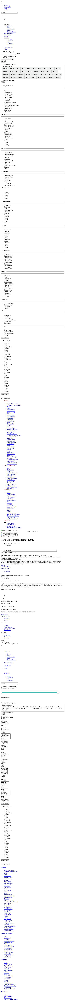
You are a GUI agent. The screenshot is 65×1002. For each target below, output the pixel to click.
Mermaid (7, 306)
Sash (6, 221)
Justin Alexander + (11, 474)
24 (30, 71)
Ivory (6, 380)
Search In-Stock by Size (9, 64)
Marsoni (9, 510)
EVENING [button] (4, 960)
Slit (6, 168)
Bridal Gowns (10, 523)
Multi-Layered (9, 160)
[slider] (58, 692)
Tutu (6, 144)
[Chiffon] (3, 764)
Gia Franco (10, 498)
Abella (8, 406)
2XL (58, 77)
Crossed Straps (9, 177)
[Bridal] (7, 720)
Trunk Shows (7, 665)
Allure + (9, 468)
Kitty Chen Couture (12, 434)
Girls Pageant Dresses (10, 102)
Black (6, 386)
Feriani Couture (11, 497)
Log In (5, 9)
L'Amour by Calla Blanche (14, 435)
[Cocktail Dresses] (7, 724)
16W (14, 74)
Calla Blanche (10, 418)
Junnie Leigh (10, 508)
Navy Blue (8, 359)
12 (52, 68)
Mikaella (9, 445)
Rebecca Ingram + (11, 484)
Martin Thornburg (11, 442)
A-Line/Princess (9, 303)
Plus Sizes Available (10, 165)
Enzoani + (9, 471)
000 (6, 68)
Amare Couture (11, 412)
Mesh (6, 238)
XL (52, 77)
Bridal (6, 91)
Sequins (7, 223)
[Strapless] (5, 802)
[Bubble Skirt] (5, 734)
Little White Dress (10, 126)
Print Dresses (8, 133)
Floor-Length (8, 261)
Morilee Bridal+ (11, 481)
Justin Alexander (11, 431)
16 (6, 71)
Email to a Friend (5, 568)
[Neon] (3, 751)
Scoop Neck (8, 290)
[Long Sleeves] (5, 793)
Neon (6, 195)
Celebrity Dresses (9, 154)
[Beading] (4, 756)
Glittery (7, 192)
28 (43, 71)
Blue (6, 358)
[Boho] (5, 728)
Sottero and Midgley (12, 457)
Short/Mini (8, 264)
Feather (7, 213)
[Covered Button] (5, 741)
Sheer (6, 182)
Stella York (9, 458)
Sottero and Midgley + (12, 487)
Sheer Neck (8, 291)
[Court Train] (4, 773)
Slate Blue (8, 356)
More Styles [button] (4, 992)
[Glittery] (3, 748)
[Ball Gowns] (5, 727)
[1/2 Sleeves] (5, 791)
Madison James (11, 439)
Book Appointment (8, 662)
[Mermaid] (4, 786)
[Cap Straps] (5, 798)
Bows (6, 208)
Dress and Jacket (9, 122)
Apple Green (8, 347)
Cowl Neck (8, 275)
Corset (7, 157)
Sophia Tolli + (10, 485)
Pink (6, 367)
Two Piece (8, 145)
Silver (6, 390)
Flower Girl (8, 100)
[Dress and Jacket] (5, 730)
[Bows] (4, 758)
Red (6, 375)
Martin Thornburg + (12, 478)
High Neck (8, 279)
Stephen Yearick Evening (13, 514)
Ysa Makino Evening (12, 518)
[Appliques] (4, 755)
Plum (6, 374)
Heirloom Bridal (11, 428)
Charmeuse (8, 230)
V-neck (7, 296)
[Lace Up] (5, 744)
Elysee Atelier (10, 424)
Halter (6, 277)
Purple (7, 361)
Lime (6, 350)
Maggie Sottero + (11, 477)
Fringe (7, 216)
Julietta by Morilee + (12, 472)
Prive (8, 451)
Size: (2, 550)
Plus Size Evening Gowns (14, 527)
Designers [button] (6, 651)
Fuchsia (7, 370)
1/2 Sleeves (8, 315)
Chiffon (7, 231)
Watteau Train (8, 269)
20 (18, 71)
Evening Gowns (11, 526)
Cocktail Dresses (9, 95)
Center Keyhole (9, 156)
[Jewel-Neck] (5, 780)
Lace (6, 218)
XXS (21, 77)
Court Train (8, 259)
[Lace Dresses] (5, 731)
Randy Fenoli (10, 452)
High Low (8, 159)
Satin (6, 241)
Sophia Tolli (10, 455)
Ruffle (7, 219)
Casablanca (10, 419)
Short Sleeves (8, 321)
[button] (7, 24)
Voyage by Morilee (12, 462)
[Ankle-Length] (4, 769)
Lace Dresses (8, 123)
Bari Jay (9, 493)
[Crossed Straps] (5, 742)
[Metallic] (3, 749)
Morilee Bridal (10, 446)
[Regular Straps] (5, 799)
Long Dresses (8, 128)
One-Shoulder (8, 285)
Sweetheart (8, 295)
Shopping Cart (7, 7)
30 (49, 71)
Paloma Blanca (11, 448)
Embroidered (8, 212)
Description (7, 571)
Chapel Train (8, 257)
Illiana (8, 501)
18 (12, 71)
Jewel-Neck (8, 280)
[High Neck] (5, 779)
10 (46, 68)
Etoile (8, 426)
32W (14, 77)
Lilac (6, 363)
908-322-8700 (4, 614)
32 (55, 71)
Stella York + (10, 488)
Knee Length (8, 262)
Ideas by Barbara (11, 500)
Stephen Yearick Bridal (12, 459)
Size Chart (3, 565)
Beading (7, 207)
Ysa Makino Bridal (12, 464)
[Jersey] (3, 766)
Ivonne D (9, 503)
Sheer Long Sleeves (10, 320)
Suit (6, 141)
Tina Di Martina (11, 517)
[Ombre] (3, 752)
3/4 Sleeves (8, 316)
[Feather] (3, 765)
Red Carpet (8, 110)
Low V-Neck (8, 282)
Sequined (7, 242)
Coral (6, 378)
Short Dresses (8, 137)
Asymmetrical (8, 256)
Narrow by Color (7, 341)
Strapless (7, 293)
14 (58, 68)
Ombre (7, 197)
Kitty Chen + (10, 475)
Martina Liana (10, 444)
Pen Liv (9, 449)
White (6, 391)
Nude (6, 382)
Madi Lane (9, 438)
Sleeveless (8, 323)
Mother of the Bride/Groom (12, 105)
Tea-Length (8, 267)
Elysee (8, 422)
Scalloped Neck (9, 288)
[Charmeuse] (3, 762)
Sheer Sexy (8, 136)
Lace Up (7, 178)
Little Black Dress (9, 125)
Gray (6, 388)
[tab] (34, 432)
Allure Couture (11, 409)
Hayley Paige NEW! (12, 403)
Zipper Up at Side (9, 185)
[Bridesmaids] (7, 721)
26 (37, 71)
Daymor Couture (11, 496)
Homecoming (8, 103)
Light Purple (8, 364)
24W (44, 74)
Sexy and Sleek (9, 134)
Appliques (8, 205)
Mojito (7, 345)
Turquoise (7, 353)
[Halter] (5, 778)
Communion (8, 97)
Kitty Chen (10, 432)
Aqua (6, 351)
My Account (7, 5)
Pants (6, 131)
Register (6, 8)
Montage (9, 511)
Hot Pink (7, 369)
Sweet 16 (7, 111)
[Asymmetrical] (4, 771)
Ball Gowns (8, 118)
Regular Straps (9, 331)
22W (36, 74)
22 (24, 71)
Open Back (8, 162)
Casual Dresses (9, 94)
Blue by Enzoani (11, 416)
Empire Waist (8, 305)
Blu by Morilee (11, 415)
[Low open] (5, 745)
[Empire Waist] (4, 785)
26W (51, 74)
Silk (6, 244)
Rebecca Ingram (11, 454)
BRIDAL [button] (3, 867)
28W (59, 74)
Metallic (7, 193)
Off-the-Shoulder (9, 283)
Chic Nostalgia (10, 421)
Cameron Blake (11, 494)
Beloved (9, 414)
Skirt (6, 139)
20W (29, 74)
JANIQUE (9, 504)
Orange (7, 377)
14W (6, 74)
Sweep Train (8, 265)
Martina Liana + (11, 480)
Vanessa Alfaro (11, 461)
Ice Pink (7, 366)
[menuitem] (34, 5)
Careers (6, 668)
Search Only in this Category (10, 56)
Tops (6, 142)
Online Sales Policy (5, 567)
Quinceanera (8, 108)
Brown (7, 385)
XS (28, 77)
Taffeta (7, 246)
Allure (8, 408)
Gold (6, 383)
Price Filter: (6, 58)
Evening (7, 99)
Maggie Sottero (11, 441)
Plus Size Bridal (11, 524)
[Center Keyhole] (5, 737)
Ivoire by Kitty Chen (12, 429)
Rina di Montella (11, 513)
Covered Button (9, 175)
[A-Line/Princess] (4, 783)
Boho (6, 120)
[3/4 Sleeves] (5, 792)
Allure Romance (11, 411)
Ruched (7, 167)
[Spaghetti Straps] (5, 800)
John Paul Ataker (11, 506)
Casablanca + (10, 470)
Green (7, 348)
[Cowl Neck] (5, 776)
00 (13, 68)
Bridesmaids (8, 92)
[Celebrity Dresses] (5, 735)
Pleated (7, 164)
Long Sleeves (8, 318)
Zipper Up (8, 183)
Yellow (7, 343)
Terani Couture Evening (13, 516)
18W (21, 74)
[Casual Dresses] (7, 722)
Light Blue (8, 355)
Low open (8, 180)
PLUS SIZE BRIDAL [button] (7, 933)
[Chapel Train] (4, 772)
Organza (7, 239)
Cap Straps (8, 330)
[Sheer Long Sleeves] (5, 795)
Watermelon (8, 372)
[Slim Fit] (4, 788)
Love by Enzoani (11, 436)
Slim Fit (7, 308)
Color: (2, 552)
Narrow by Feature (8, 85)
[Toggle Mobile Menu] (1, 645)
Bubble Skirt (8, 152)
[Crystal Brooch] (4, 759)
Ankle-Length (8, 254)
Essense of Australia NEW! (14, 405)
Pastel (6, 198)
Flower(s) (7, 215)
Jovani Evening (11, 507)
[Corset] (5, 738)
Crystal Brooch (9, 210)
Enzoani (9, 425)
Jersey (6, 234)
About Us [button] (6, 673)
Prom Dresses (8, 107)
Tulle (6, 247)
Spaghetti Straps (9, 333)
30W (6, 77)
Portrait (7, 287)
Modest (7, 130)
